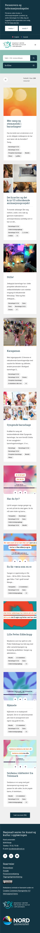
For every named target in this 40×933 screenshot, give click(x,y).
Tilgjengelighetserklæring (12, 877)
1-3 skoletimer (23, 587)
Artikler (10, 236)
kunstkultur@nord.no (16, 849)
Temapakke (11, 516)
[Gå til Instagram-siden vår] (11, 856)
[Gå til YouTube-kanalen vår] (17, 856)
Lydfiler (18, 156)
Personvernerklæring (11, 874)
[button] (33, 58)
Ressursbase (8, 868)
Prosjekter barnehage (15, 153)
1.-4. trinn (25, 232)
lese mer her (14, 23)
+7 (16, 309)
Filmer (10, 156)
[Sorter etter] (5, 79)
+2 (26, 593)
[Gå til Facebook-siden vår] (5, 856)
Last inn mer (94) (20, 815)
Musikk (27, 153)
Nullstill (25, 78)
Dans (24, 303)
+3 (17, 236)
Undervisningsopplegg (15, 229)
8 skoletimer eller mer (15, 383)
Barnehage (11, 448)
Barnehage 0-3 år (13, 147)
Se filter (8, 65)
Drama (10, 309)
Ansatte (6, 871)
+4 (26, 383)
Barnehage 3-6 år (13, 150)
